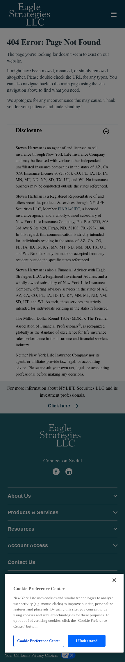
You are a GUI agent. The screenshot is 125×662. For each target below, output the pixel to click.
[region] (64, 613)
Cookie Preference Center (38, 641)
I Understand (87, 641)
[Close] (114, 580)
